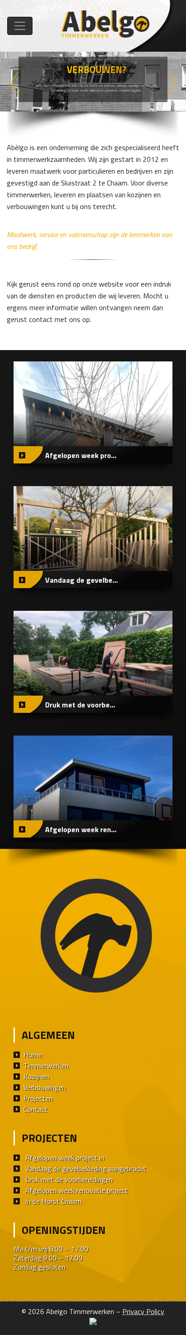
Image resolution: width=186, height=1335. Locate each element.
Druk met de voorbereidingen (69, 1179)
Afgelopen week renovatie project (76, 1190)
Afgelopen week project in (64, 1157)
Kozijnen (36, 1076)
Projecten (38, 1098)
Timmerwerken (46, 1065)
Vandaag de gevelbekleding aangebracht (85, 1168)
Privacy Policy (143, 1311)
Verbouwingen (44, 1087)
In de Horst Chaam (53, 1201)
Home (32, 1054)
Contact (35, 1109)
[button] (14, 83)
